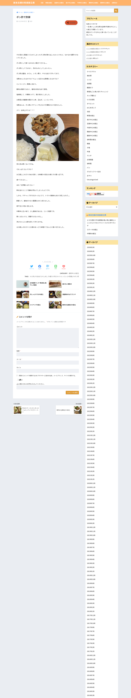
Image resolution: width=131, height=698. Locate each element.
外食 (88, 151)
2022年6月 (90, 411)
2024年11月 (91, 295)
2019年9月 (90, 539)
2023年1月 (90, 383)
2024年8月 (90, 307)
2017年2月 (90, 647)
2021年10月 (91, 443)
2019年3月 (90, 563)
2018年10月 (91, 579)
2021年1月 (90, 479)
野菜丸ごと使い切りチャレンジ (97, 92)
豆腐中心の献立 (59, 3)
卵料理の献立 (91, 140)
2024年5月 (90, 319)
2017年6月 (90, 635)
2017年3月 (90, 643)
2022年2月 (90, 427)
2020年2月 (90, 523)
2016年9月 (90, 667)
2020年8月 (90, 499)
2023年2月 (90, 379)
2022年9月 (90, 399)
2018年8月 (90, 583)
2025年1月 (90, 287)
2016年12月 (91, 655)
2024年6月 (90, 315)
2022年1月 (90, 431)
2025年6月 (90, 267)
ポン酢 (77, 276)
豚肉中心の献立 (105, 3)
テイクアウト (91, 72)
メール (19, 359)
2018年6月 (90, 591)
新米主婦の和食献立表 (24, 2)
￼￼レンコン (62, 276)
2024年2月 (90, 331)
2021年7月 (90, 455)
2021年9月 (90, 447)
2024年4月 (90, 323)
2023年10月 (91, 347)
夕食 (88, 148)
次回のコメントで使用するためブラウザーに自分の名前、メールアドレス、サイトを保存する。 (47, 376)
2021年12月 (91, 435)
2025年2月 (90, 283)
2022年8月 (90, 403)
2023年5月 (90, 367)
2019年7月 (90, 547)
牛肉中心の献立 (82, 3)
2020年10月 (91, 491)
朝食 (88, 144)
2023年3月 (90, 375)
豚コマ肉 (53, 276)
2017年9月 (90, 627)
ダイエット (91, 104)
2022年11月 (91, 391)
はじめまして (91, 108)
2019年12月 (91, 527)
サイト (18, 367)
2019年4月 (90, 559)
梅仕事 (89, 76)
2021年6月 (90, 459)
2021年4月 (90, 467)
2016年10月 (91, 663)
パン (88, 168)
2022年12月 (91, 387)
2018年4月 (90, 599)
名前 (18, 351)
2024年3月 (90, 327)
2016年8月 (90, 671)
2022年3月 (90, 423)
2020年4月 (90, 515)
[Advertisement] (47, 39)
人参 (32, 276)
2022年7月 (90, 407)
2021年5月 (90, 463)
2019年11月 (91, 531)
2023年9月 (90, 351)
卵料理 (89, 163)
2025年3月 (90, 279)
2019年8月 (90, 543)
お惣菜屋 (90, 160)
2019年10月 (91, 535)
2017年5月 (90, 639)
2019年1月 (90, 571)
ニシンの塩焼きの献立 (92, 48)
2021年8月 (90, 451)
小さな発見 (91, 100)
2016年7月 (90, 675)
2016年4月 (90, 687)
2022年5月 (90, 415)
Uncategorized (92, 180)
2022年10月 (91, 395)
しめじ (45, 276)
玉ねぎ (38, 276)
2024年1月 (90, 335)
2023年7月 (90, 359)
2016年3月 (90, 691)
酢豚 (70, 276)
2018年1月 (90, 611)
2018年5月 (90, 595)
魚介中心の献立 (70, 3)
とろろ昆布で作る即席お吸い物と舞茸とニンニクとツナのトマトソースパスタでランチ (101, 223)
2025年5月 (90, 271)
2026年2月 (90, 251)
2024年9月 (90, 303)
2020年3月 (90, 519)
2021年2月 (90, 475)
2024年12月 (91, 291)
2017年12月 (91, 615)
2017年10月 (91, 623)
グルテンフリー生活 (94, 172)
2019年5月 (90, 555)
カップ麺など (91, 95)
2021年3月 (90, 471)
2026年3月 (90, 247)
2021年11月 (91, 439)
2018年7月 (90, 587)
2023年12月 (91, 339)
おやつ (89, 176)
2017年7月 (90, 631)
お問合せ (114, 3)
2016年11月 (91, 659)
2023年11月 (91, 343)
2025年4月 (90, 275)
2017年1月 (90, 651)
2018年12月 (91, 575)
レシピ (89, 80)
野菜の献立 (49, 3)
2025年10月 (91, 255)
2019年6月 (90, 551)
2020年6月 (90, 507)
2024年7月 (90, 311)
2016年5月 (90, 683)
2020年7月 (90, 503)
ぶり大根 (88, 55)
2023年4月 (90, 371)
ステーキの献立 (92, 230)
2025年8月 (90, 259)
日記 (42, 3)
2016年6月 (90, 679)
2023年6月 (90, 363)
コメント (19, 327)
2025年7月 (90, 263)
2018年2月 (90, 607)
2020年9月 (90, 495)
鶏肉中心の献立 (93, 3)
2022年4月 (90, 419)
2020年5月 (90, 511)
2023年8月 (90, 355)
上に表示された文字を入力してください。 (30, 384)
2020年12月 (91, 483)
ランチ (89, 156)
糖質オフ (90, 88)
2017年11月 (91, 619)
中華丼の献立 (91, 233)
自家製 (89, 83)
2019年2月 (90, 567)
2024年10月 (91, 299)
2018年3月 (90, 603)
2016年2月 (90, 695)
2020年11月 (91, 487)
